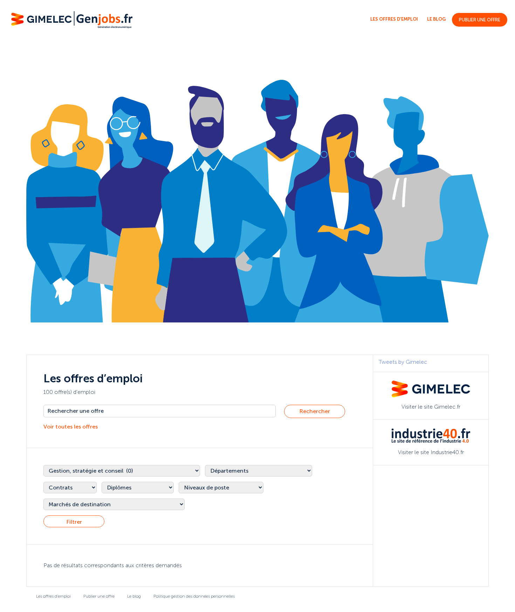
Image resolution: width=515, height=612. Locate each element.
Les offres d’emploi (394, 19)
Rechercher (314, 411)
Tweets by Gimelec (403, 362)
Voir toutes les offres (70, 426)
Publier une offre (479, 19)
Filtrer (74, 522)
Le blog (436, 19)
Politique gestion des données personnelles (194, 596)
